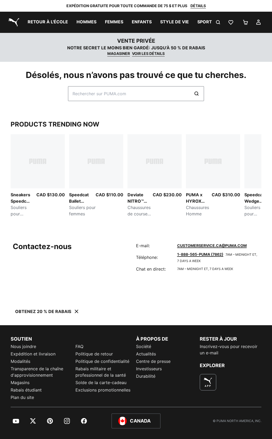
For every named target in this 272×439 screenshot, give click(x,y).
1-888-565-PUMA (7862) (200, 254)
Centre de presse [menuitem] (153, 361)
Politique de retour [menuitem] (94, 354)
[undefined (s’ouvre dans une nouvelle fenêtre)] (208, 382)
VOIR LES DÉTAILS (148, 53)
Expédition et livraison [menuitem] (33, 354)
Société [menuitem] (143, 346)
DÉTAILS (198, 5)
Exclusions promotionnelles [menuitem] (102, 390)
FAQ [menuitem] (79, 346)
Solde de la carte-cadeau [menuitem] (100, 382)
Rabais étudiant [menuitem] (26, 390)
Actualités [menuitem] (146, 354)
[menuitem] (47, 22)
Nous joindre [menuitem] (23, 346)
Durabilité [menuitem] (145, 376)
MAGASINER (118, 53)
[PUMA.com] (12, 22)
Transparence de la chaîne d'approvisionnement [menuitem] (37, 372)
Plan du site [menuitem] (22, 397)
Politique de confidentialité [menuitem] (102, 361)
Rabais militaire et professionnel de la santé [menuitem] (101, 372)
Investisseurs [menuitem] (149, 368)
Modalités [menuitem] (20, 361)
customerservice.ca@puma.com (212, 245)
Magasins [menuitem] (20, 382)
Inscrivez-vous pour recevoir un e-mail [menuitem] (228, 349)
